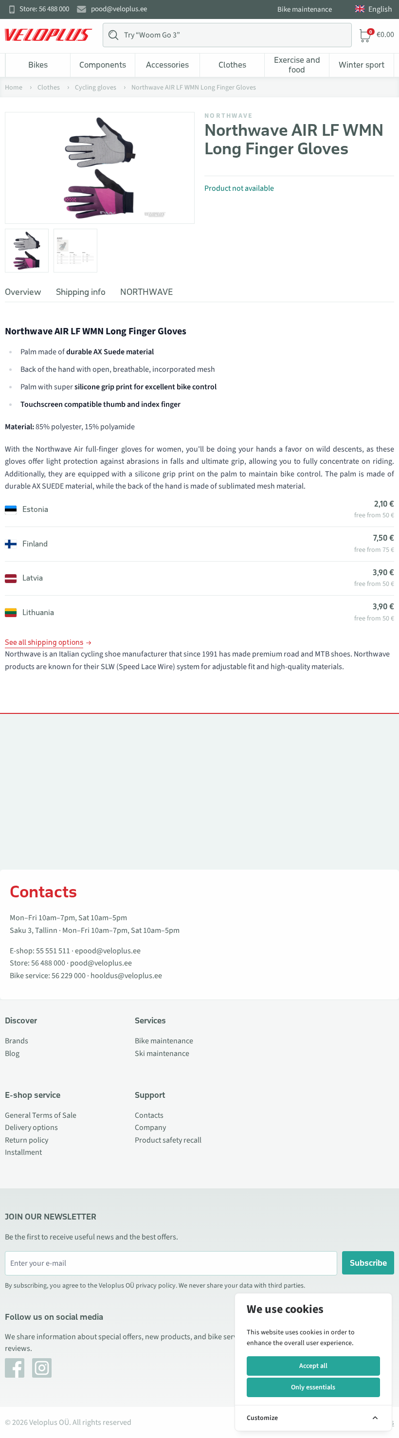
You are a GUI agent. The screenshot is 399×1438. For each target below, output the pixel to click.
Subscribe (368, 1263)
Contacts (149, 1115)
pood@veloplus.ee (119, 9)
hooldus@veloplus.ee (126, 975)
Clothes (232, 65)
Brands (16, 1041)
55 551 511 (53, 951)
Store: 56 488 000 (44, 9)
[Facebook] (14, 1368)
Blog (12, 1053)
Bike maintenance (304, 9)
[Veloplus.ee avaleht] (48, 35)
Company (150, 1127)
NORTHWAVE (229, 116)
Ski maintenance (162, 1053)
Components (102, 65)
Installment (23, 1152)
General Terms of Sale (40, 1115)
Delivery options (31, 1127)
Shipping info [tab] (81, 292)
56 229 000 (69, 975)
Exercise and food (297, 64)
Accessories (167, 65)
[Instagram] (42, 1368)
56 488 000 (48, 963)
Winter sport (361, 65)
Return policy (26, 1140)
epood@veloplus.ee (108, 951)
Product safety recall (168, 1140)
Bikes (38, 65)
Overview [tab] (23, 292)
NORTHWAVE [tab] (146, 292)
